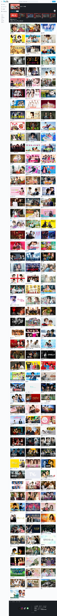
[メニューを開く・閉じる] (51, 1)
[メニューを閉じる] (1, 1)
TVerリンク (35, 607)
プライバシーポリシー (41, 608)
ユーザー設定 (44, 607)
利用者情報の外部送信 (43, 609)
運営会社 (35, 610)
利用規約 (35, 608)
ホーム (10, 601)
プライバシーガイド (37, 609)
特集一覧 (13, 601)
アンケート (40, 607)
